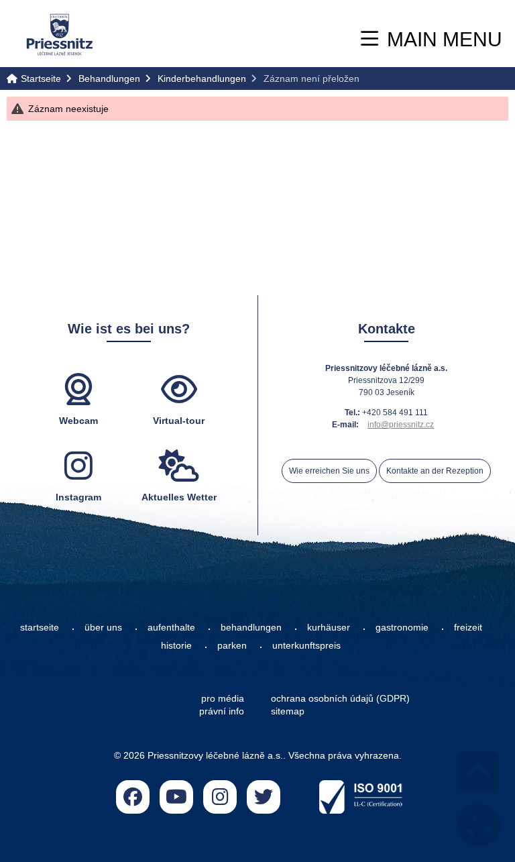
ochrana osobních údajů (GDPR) (340, 698)
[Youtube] (176, 797)
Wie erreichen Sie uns (329, 471)
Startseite (59, 34)
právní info (221, 711)
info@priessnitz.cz (400, 424)
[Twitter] (263, 797)
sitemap (287, 711)
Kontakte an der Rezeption (434, 471)
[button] (431, 39)
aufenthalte (171, 627)
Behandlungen (109, 78)
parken (232, 645)
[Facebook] (133, 797)
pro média (222, 698)
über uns (103, 627)
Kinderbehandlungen (202, 78)
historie (176, 645)
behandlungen (251, 627)
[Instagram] (220, 797)
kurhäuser (328, 627)
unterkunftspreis (306, 645)
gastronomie (402, 627)
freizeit (468, 627)
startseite (39, 627)
